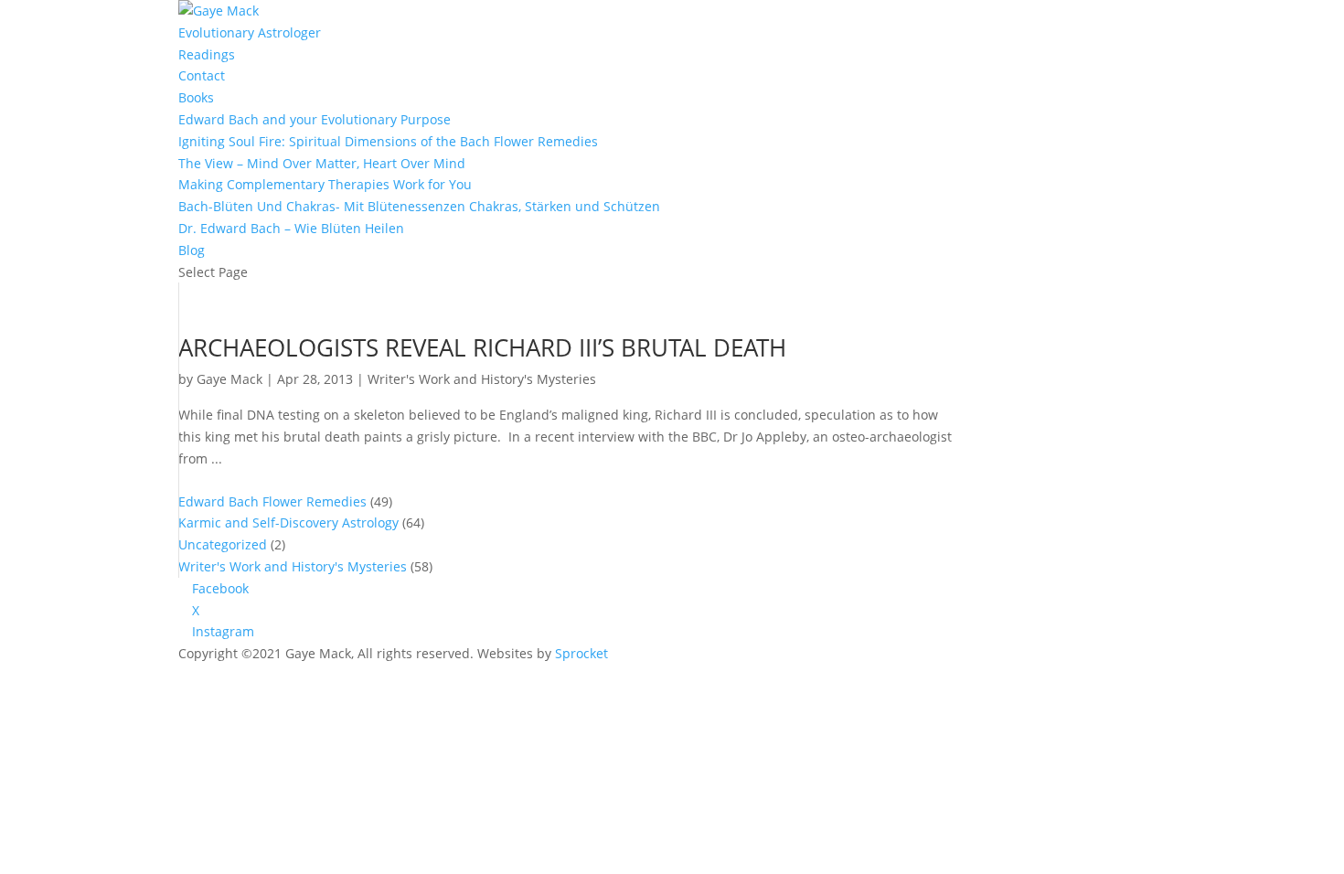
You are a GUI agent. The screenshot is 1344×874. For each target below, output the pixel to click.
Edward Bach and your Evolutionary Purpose (314, 119)
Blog (191, 250)
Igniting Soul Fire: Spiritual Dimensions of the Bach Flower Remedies (388, 141)
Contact (201, 75)
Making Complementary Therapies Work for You (325, 184)
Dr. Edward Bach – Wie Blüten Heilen (291, 228)
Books (196, 97)
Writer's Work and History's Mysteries (482, 379)
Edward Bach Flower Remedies (272, 501)
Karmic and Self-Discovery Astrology (288, 522)
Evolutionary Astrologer (249, 32)
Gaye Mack (229, 379)
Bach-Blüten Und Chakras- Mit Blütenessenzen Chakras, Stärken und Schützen (419, 206)
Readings (206, 54)
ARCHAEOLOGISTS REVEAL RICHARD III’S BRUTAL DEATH (482, 347)
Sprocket (581, 653)
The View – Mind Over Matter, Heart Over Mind (321, 163)
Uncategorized (222, 544)
